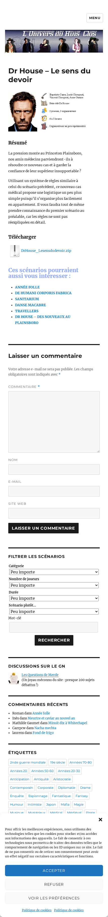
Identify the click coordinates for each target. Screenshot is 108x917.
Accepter (54, 870)
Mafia (65, 804)
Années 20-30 (69, 771)
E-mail (15, 482)
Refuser (54, 884)
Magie (79, 804)
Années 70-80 (81, 762)
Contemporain (21, 788)
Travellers (26, 311)
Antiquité (41, 779)
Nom (13, 460)
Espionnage (37, 796)
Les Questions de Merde (40, 675)
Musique (17, 813)
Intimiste (35, 804)
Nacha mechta (45, 728)
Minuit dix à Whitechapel (67, 723)
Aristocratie (62, 779)
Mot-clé (14, 618)
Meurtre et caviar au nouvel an (51, 718)
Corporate (45, 788)
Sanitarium (27, 299)
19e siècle (57, 762)
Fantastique (61, 796)
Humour (16, 804)
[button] (100, 819)
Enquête (17, 796)
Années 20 (18, 771)
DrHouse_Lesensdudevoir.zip (46, 251)
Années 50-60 (42, 771)
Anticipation (19, 779)
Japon (51, 804)
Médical (56, 813)
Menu (94, 18)
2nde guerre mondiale (28, 762)
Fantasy (82, 796)
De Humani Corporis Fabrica (43, 293)
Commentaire (24, 387)
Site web (17, 504)
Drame (85, 788)
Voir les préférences (54, 898)
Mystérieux (36, 813)
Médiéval (74, 813)
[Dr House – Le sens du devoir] (46, 111)
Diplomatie (66, 788)
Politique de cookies (36, 910)
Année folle (27, 287)
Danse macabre (30, 305)
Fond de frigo (43, 733)
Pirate (90, 813)
